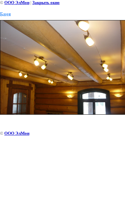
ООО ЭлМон (16, 2)
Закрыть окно (46, 2)
